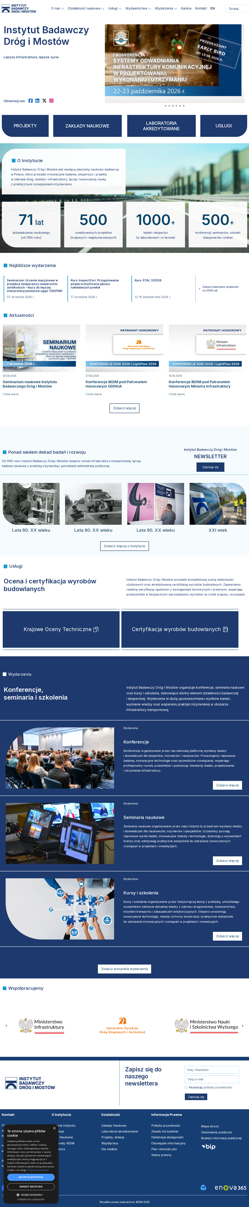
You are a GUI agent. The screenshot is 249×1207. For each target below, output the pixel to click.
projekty (25, 125)
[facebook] (32, 101)
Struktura (58, 1149)
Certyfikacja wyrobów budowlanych (176, 629)
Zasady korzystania (164, 1131)
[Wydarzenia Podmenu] (175, 8)
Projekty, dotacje (112, 1137)
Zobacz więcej (124, 408)
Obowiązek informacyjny (168, 1143)
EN (212, 8)
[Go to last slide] (6, 1025)
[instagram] (52, 101)
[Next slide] (242, 63)
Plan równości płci (164, 1149)
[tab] (165, 106)
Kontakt (201, 8)
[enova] (230, 1188)
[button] (31, 1195)
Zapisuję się (210, 467)
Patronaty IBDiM (63, 1143)
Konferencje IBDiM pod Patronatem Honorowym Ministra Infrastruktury (200, 384)
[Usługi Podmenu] (120, 8)
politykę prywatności (217, 1087)
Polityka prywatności (165, 1125)
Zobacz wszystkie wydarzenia (124, 969)
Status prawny (161, 1155)
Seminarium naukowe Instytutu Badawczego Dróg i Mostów (30, 384)
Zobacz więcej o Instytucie (124, 546)
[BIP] (208, 1148)
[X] (45, 101)
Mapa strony (210, 1126)
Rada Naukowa (62, 1137)
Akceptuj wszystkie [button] (31, 1177)
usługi (224, 125)
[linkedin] (38, 101)
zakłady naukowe (87, 126)
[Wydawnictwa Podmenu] (149, 8)
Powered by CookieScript (31, 1199)
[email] (203, 1187)
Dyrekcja (58, 1131)
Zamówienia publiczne (216, 1132)
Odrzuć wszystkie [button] (31, 1186)
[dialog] (31, 1163)
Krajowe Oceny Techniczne (58, 629)
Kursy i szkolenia (140, 892)
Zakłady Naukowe (113, 1125)
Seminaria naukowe (143, 817)
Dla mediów (109, 1149)
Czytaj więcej (11, 394)
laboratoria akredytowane (161, 125)
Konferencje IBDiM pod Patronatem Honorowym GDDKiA (116, 384)
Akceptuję (210, 1087)
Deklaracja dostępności (167, 1137)
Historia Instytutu (63, 1125)
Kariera (186, 8)
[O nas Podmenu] (62, 8)
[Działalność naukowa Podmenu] (102, 8)
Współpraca (109, 1143)
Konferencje (136, 742)
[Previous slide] (106, 63)
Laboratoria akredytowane (119, 1131)
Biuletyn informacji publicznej (221, 1138)
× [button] (54, 1128)
